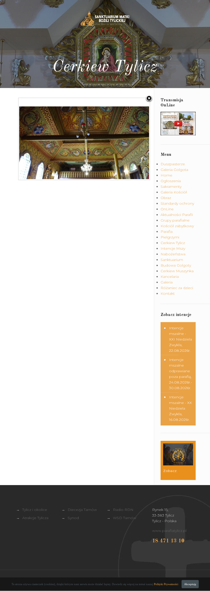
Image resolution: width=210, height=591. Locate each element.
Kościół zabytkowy (177, 226)
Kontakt (168, 293)
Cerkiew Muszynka (177, 271)
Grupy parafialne (175, 220)
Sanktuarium (172, 259)
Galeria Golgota (174, 169)
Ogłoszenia (171, 181)
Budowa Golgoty (176, 265)
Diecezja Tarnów (82, 509)
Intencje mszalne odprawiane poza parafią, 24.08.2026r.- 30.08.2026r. (180, 373)
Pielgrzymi (170, 237)
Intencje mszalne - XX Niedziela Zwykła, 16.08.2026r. (180, 408)
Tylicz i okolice (34, 509)
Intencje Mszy (173, 248)
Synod (73, 518)
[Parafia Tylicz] (105, 18)
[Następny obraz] (127, 139)
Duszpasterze (173, 164)
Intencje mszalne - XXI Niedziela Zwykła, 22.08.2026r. (180, 339)
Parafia (167, 231)
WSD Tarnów (124, 518)
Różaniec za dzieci (177, 288)
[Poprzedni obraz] (41, 139)
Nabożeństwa (173, 254)
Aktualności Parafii (177, 214)
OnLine (167, 209)
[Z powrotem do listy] (149, 99)
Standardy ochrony (177, 203)
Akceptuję (190, 584)
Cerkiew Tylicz (173, 242)
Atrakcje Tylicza (35, 518)
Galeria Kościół (174, 192)
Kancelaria (170, 276)
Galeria (167, 282)
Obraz (166, 197)
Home (166, 175)
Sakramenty (171, 186)
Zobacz (170, 471)
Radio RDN (123, 509)
